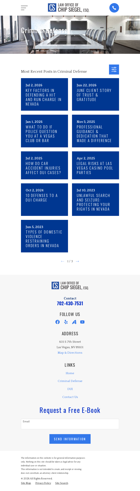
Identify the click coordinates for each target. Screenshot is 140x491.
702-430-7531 (70, 303)
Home (70, 373)
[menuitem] (26, 483)
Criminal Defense (70, 381)
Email (26, 421)
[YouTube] (82, 322)
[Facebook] (57, 322)
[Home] (68, 7)
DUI (70, 389)
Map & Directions (70, 352)
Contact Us (70, 397)
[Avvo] (74, 322)
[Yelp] (66, 322)
